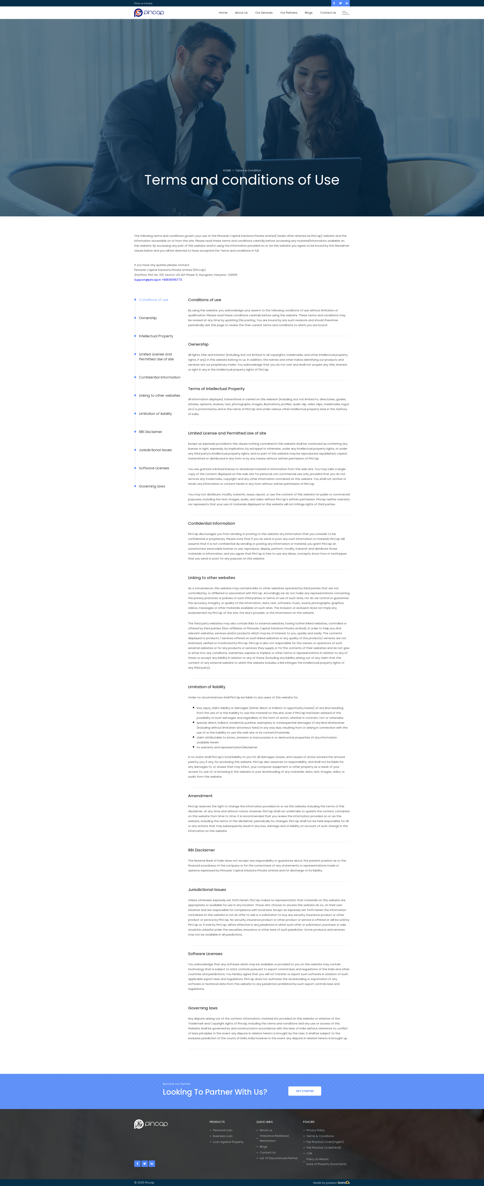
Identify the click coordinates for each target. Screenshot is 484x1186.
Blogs (309, 13)
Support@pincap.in (147, 280)
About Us (241, 13)
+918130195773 (172, 280)
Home (223, 13)
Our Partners (288, 13)
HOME (227, 170)
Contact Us (328, 13)
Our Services (264, 13)
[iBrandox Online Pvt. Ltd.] (344, 1183)
